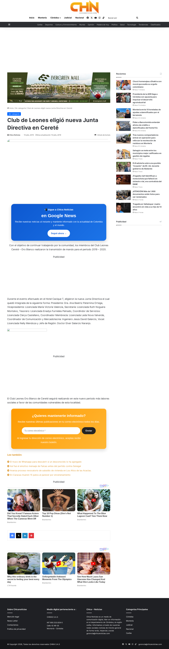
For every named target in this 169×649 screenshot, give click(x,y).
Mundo (82, 25)
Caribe (40, 25)
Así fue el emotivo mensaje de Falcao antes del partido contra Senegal (45, 466)
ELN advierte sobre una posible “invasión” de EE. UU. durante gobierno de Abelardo (147, 166)
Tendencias (143, 25)
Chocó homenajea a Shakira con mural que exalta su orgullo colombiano (147, 84)
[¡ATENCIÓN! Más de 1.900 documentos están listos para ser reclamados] (123, 195)
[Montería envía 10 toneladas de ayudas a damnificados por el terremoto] (123, 113)
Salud (122, 25)
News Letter (12, 621)
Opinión (91, 25)
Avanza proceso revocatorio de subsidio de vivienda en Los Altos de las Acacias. (50, 470)
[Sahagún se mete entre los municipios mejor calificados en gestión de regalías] (123, 154)
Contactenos (12, 625)
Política (114, 25)
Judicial (68, 17)
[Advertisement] (84, 49)
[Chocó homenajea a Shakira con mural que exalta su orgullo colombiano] (123, 85)
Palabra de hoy (103, 25)
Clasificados (155, 25)
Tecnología (131, 25)
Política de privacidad (16, 629)
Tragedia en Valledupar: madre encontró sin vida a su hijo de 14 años (147, 207)
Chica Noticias (14, 135)
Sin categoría (20, 108)
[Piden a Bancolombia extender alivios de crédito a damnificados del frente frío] (123, 126)
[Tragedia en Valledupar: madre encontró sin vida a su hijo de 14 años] (123, 208)
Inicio (31, 17)
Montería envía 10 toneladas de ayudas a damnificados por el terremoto (147, 112)
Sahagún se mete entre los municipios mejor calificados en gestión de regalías (147, 153)
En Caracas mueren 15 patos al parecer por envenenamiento (40, 475)
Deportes (49, 25)
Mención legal (13, 617)
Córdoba (54, 17)
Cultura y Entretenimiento (66, 25)
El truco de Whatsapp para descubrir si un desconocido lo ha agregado (45, 461)
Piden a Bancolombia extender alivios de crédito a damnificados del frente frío (146, 125)
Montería (42, 17)
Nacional (79, 17)
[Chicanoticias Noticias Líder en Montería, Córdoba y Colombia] (84, 6)
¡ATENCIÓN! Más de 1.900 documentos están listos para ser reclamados (146, 194)
